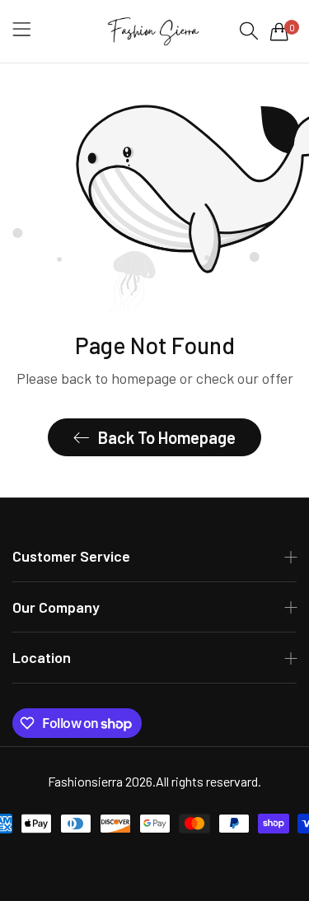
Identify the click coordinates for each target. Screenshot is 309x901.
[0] (279, 31)
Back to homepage (167, 437)
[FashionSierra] (154, 31)
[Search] (249, 30)
